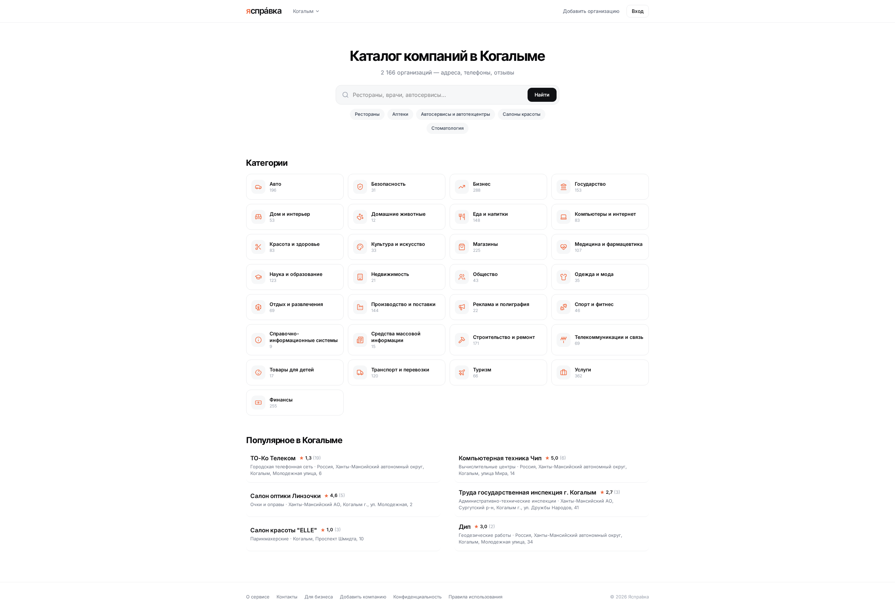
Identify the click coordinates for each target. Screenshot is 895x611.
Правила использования (475, 596)
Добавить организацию (591, 11)
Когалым (303, 11)
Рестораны (367, 114)
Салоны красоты (521, 114)
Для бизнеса (319, 596)
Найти (542, 95)
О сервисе (258, 596)
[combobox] (447, 95)
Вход (638, 11)
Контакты (287, 596)
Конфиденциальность (417, 596)
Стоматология (447, 128)
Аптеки (400, 114)
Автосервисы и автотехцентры (455, 114)
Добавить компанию (363, 596)
